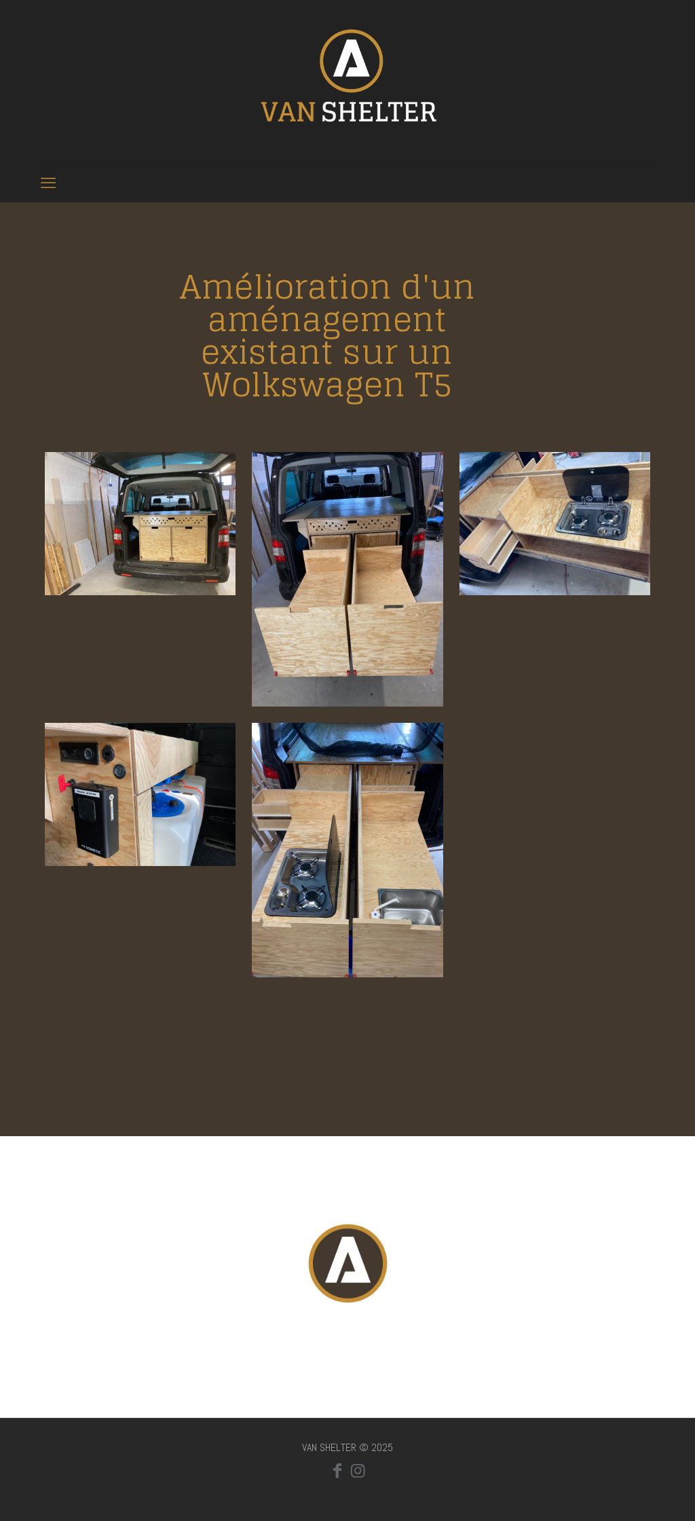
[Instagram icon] (358, 1470)
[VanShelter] (347, 81)
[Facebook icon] (337, 1470)
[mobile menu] (48, 182)
